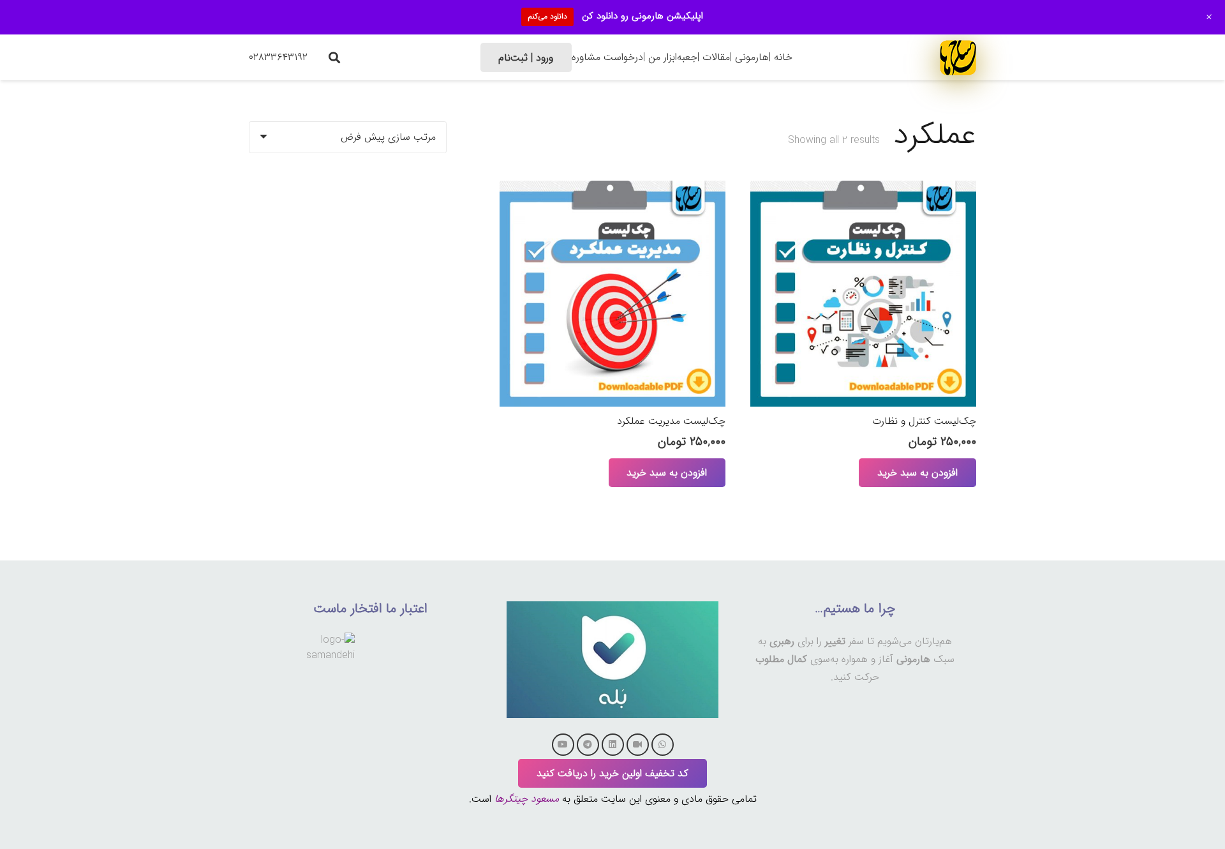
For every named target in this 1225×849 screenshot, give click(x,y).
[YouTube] (563, 744)
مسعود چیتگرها (526, 799)
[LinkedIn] (613, 744)
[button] (334, 57)
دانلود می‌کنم (547, 16)
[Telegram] (588, 744)
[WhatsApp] (662, 744)
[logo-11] (958, 57)
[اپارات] (638, 744)
